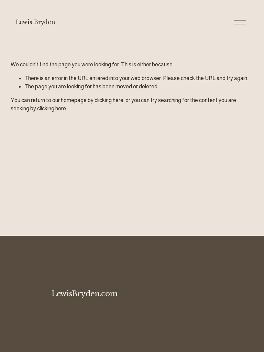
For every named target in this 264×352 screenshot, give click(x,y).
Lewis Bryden (35, 22)
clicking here (109, 100)
